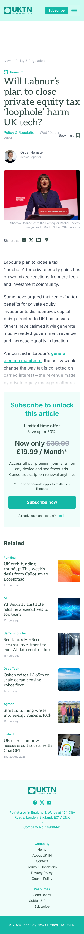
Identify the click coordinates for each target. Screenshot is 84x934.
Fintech (9, 734)
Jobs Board (42, 895)
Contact (42, 861)
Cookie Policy (42, 878)
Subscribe (56, 10)
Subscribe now (42, 502)
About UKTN (42, 855)
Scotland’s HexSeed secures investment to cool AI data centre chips (28, 644)
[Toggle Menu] (74, 10)
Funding (10, 557)
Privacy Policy (42, 873)
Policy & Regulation (30, 61)
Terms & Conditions (42, 867)
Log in (61, 515)
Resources (42, 889)
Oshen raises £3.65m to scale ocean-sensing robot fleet (26, 680)
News (8, 61)
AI (5, 598)
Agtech (9, 704)
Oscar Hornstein (33, 152)
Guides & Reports (42, 901)
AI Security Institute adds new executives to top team (26, 609)
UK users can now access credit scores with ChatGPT (28, 745)
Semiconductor (15, 633)
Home (42, 849)
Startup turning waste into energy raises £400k (28, 713)
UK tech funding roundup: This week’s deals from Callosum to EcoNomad (26, 572)
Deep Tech (11, 668)
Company (42, 844)
